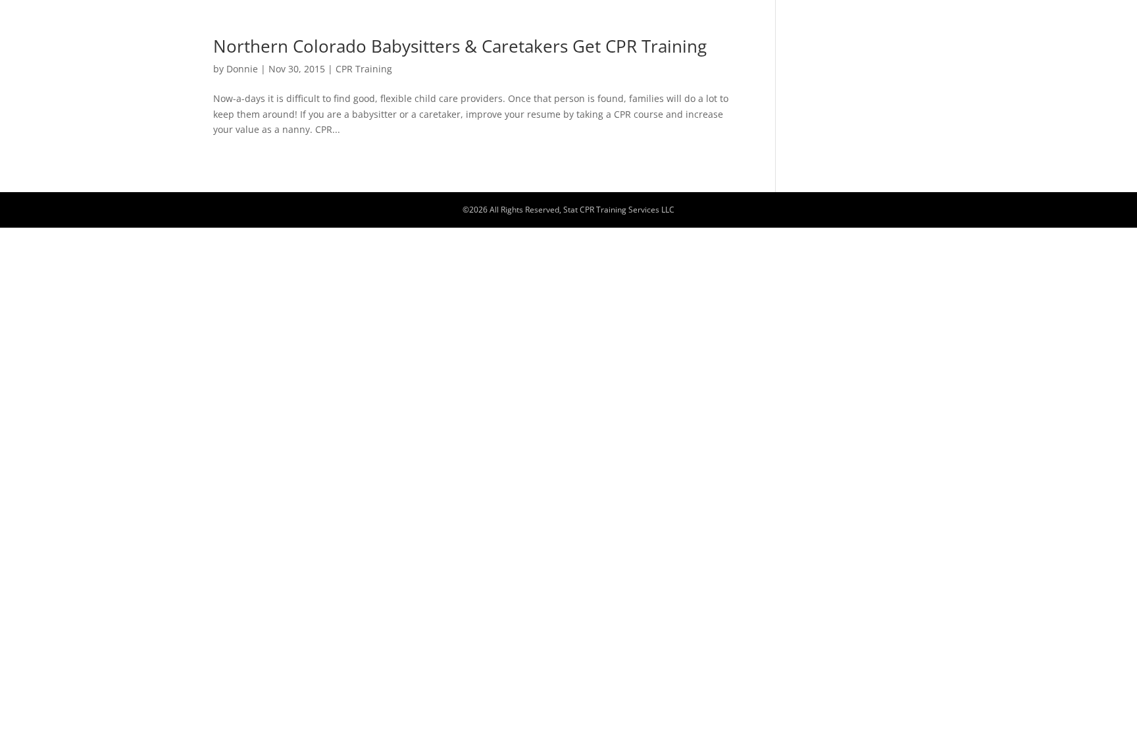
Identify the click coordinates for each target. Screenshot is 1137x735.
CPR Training (364, 69)
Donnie (242, 69)
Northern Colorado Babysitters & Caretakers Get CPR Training (460, 46)
